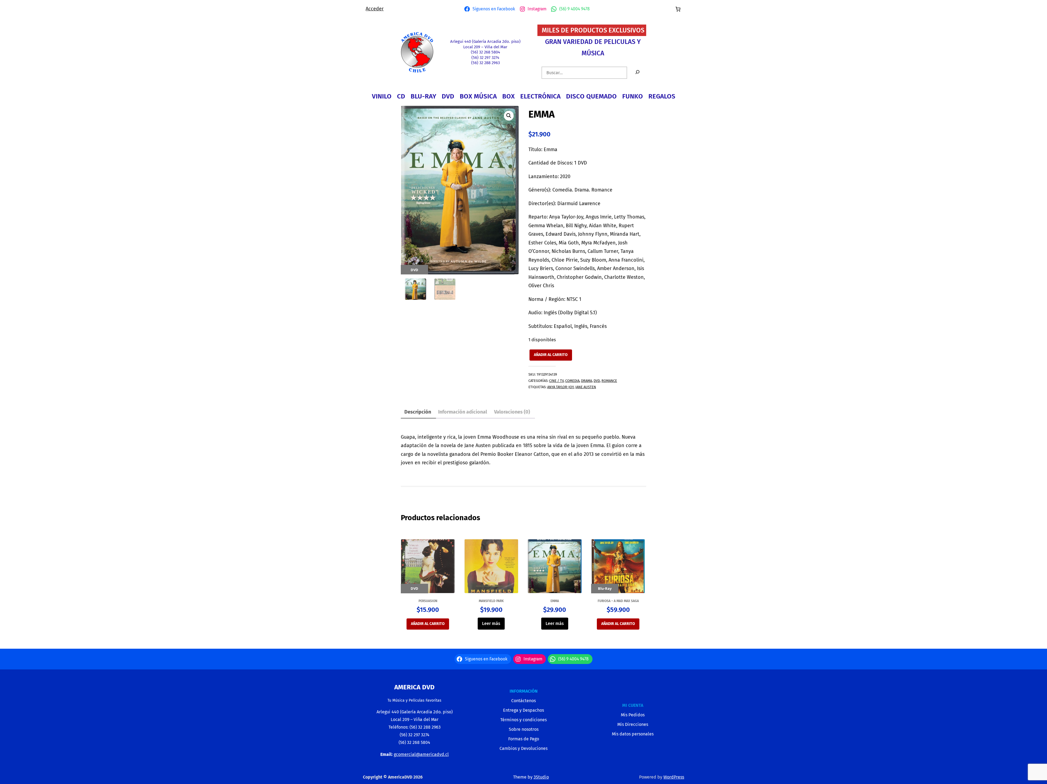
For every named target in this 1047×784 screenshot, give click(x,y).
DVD (597, 381)
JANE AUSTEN (585, 387)
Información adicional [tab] (462, 412)
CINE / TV (556, 381)
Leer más (491, 623)
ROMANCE (609, 381)
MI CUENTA (632, 705)
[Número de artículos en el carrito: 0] (678, 9)
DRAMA (586, 381)
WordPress (673, 777)
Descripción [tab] (417, 412)
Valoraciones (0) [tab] (512, 412)
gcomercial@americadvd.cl (421, 754)
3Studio (541, 777)
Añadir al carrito (551, 354)
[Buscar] (637, 73)
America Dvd (414, 687)
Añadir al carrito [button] (428, 623)
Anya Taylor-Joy (560, 387)
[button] (509, 116)
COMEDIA (572, 381)
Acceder (375, 9)
